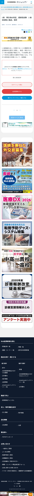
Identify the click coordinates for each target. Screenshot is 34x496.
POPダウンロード (7, 437)
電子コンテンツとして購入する (17, 98)
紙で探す (4, 363)
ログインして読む (17, 85)
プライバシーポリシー (12, 481)
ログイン (4, 68)
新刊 (3, 368)
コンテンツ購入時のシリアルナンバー (22, 68)
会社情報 (4, 420)
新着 (20, 369)
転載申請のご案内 (7, 455)
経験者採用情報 (4, 481)
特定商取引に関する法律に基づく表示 (24, 481)
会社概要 (5, 425)
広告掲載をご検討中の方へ (10, 461)
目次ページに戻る (17, 117)
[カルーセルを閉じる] (33, 492)
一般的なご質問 (7, 448)
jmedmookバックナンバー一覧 (9, 386)
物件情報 (21, 413)
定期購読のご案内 (7, 458)
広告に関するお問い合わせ (10, 468)
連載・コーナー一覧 (8, 350)
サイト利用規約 (17, 483)
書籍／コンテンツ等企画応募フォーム (13, 464)
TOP (2, 7)
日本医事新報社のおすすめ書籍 (8, 372)
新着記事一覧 (6, 346)
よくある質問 (6, 452)
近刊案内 (5, 376)
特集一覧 (21, 347)
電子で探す (22, 363)
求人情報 (5, 412)
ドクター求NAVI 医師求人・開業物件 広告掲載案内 (17, 471)
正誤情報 (5, 382)
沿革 (19, 425)
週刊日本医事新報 (23, 350)
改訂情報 (5, 379)
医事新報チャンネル (8, 400)
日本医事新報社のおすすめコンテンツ (25, 375)
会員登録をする (17, 91)
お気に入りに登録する (27, 30)
